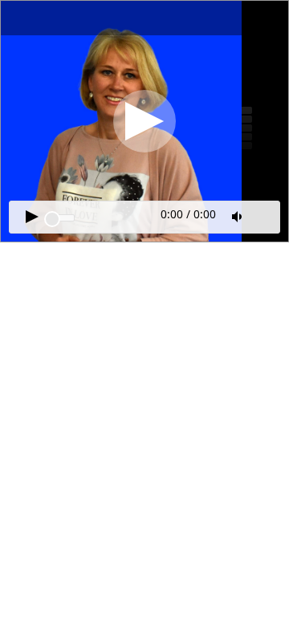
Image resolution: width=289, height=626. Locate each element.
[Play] (144, 121)
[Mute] (238, 217)
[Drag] (52, 219)
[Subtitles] (265, 215)
